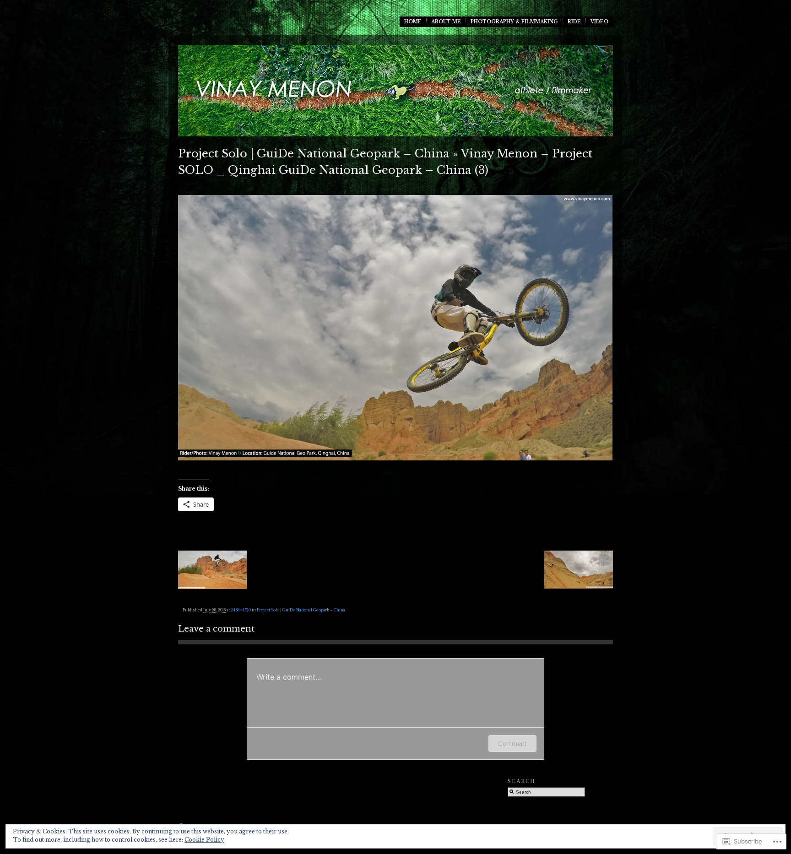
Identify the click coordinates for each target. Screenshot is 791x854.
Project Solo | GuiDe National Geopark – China (314, 153)
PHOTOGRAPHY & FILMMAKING (514, 22)
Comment (512, 743)
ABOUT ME (446, 22)
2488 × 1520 (241, 610)
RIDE (574, 22)
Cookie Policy (204, 839)
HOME (413, 22)
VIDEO (599, 22)
